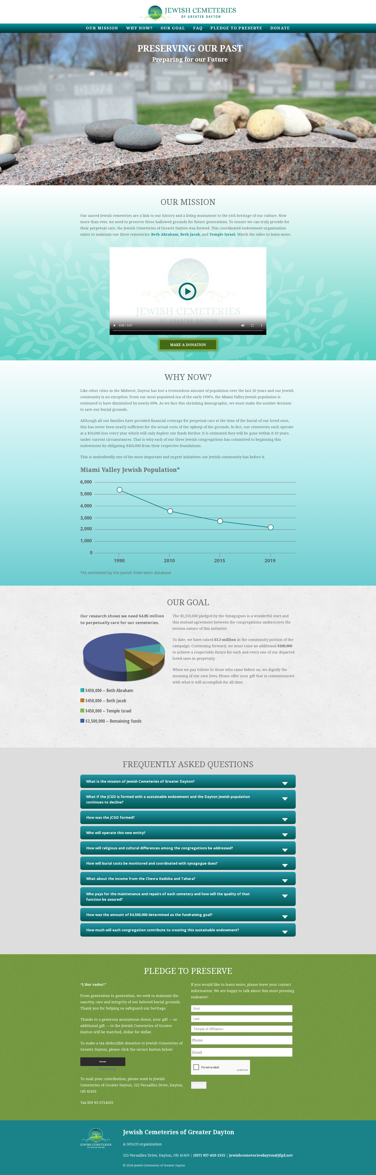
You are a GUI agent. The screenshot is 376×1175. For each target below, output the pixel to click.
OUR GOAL (173, 27)
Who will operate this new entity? (116, 832)
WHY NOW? (139, 27)
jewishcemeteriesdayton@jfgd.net (261, 1155)
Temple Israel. (223, 234)
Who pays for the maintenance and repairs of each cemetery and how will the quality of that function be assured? (168, 896)
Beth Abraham (164, 234)
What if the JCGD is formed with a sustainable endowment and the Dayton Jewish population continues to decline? (168, 799)
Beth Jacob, (190, 234)
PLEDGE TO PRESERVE (236, 27)
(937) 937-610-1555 (209, 1155)
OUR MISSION (102, 27)
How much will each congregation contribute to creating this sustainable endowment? (162, 930)
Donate (102, 1061)
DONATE (280, 27)
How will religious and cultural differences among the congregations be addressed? (159, 848)
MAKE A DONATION (188, 344)
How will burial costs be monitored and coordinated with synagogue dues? (152, 863)
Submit (199, 1085)
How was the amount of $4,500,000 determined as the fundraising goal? (149, 914)
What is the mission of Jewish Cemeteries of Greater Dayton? (140, 781)
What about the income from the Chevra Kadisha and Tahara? (140, 878)
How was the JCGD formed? (110, 817)
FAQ (197, 27)
